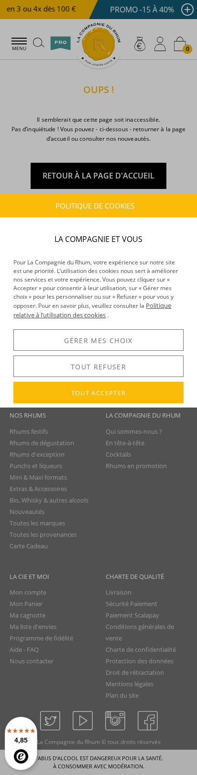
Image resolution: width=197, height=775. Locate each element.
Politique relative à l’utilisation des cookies (92, 310)
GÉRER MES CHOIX (98, 340)
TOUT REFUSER (98, 366)
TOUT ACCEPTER (98, 392)
